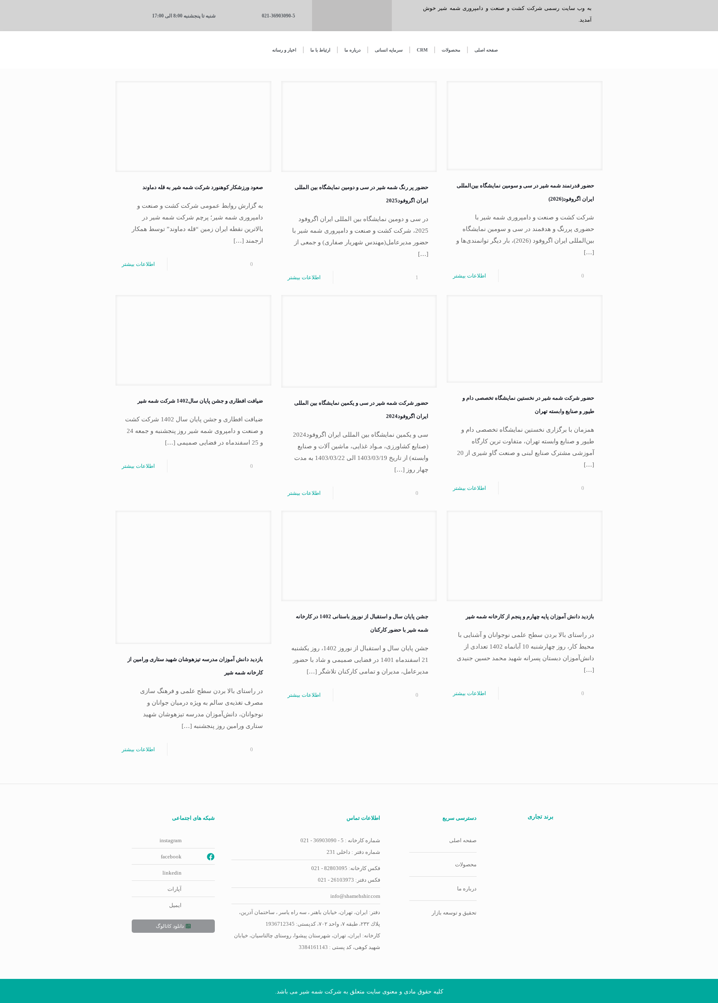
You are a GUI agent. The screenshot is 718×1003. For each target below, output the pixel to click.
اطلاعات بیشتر (469, 276)
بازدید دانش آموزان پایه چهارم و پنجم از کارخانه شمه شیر (530, 616)
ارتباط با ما (320, 49)
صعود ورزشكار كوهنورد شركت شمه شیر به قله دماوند (203, 187)
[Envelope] (333, 15)
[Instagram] (352, 15)
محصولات (451, 49)
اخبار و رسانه (284, 49)
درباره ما (352, 49)
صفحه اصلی (486, 49)
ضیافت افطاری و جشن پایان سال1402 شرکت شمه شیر (200, 401)
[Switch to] (156, 49)
